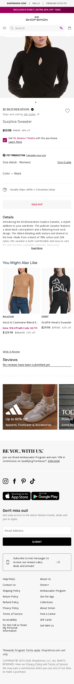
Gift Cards (46, 619)
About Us (45, 579)
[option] (21, 301)
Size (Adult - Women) (37, 162)
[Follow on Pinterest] (24, 483)
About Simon (47, 608)
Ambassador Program (53, 590)
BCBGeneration (16, 109)
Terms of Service (13, 613)
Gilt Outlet (30, 114)
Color (12, 173)
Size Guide (64, 162)
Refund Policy (11, 602)
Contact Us (9, 584)
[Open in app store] (17, 499)
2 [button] (39, 101)
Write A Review (11, 351)
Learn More (15, 142)
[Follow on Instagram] (6, 483)
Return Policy (10, 596)
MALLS (36, 3)
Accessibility (10, 619)
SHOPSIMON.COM (16, 3)
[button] (37, 155)
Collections (46, 602)
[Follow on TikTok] (32, 483)
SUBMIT (37, 541)
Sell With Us (47, 625)
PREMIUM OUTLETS (56, 3)
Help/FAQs (9, 579)
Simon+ (44, 584)
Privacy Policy (11, 608)
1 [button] (36, 101)
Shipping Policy (11, 590)
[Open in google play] (45, 499)
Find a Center (48, 613)
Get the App (47, 596)
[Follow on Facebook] (15, 483)
